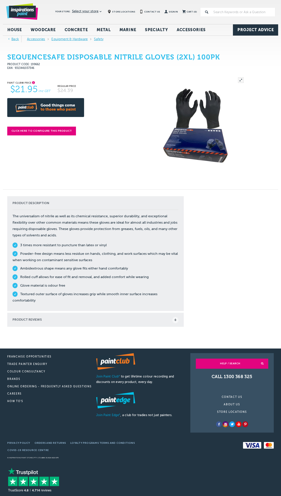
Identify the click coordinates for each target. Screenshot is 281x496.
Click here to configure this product (41, 130)
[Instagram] (225, 424)
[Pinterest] (245, 424)
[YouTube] (238, 424)
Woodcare (43, 29)
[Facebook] (219, 424)
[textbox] (243, 12)
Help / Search (230, 363)
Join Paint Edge (108, 415)
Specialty (156, 29)
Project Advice (255, 29)
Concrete (76, 29)
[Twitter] (232, 424)
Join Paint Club (108, 376)
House (14, 29)
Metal (104, 29)
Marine (127, 29)
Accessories (191, 29)
